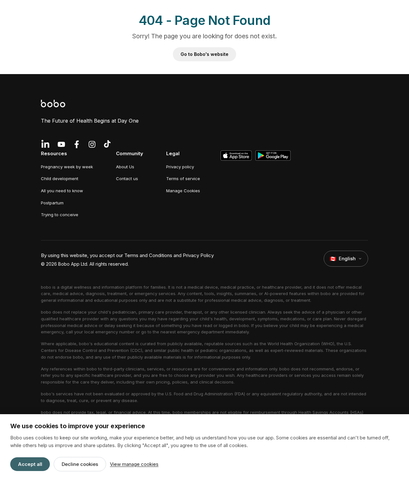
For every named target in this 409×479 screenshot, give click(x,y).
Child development (59, 178)
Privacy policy (180, 166)
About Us (125, 166)
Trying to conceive (59, 214)
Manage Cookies (183, 190)
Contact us (127, 178)
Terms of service (183, 178)
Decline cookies (80, 464)
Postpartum (52, 202)
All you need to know (62, 190)
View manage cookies (134, 464)
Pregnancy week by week (67, 166)
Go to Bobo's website (204, 54)
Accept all (30, 464)
